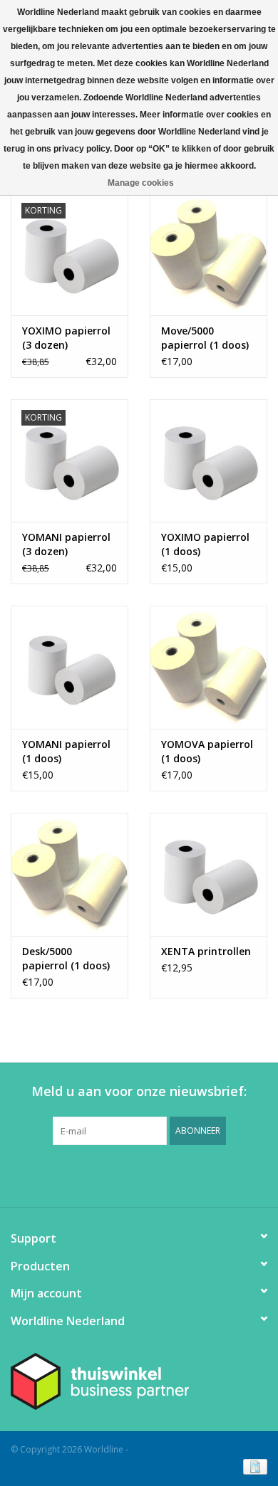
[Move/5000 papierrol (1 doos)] (208, 253)
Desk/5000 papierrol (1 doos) (66, 958)
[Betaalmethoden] (252, 1466)
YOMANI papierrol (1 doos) (66, 751)
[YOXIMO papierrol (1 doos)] (208, 460)
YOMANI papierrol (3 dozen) (66, 544)
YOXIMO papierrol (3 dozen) (66, 338)
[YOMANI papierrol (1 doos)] (69, 667)
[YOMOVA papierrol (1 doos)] (208, 667)
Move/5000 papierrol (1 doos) (205, 338)
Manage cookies (141, 183)
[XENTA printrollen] (208, 874)
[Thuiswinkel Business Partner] (139, 1381)
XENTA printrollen (206, 951)
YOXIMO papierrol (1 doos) (205, 544)
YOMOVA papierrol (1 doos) (207, 751)
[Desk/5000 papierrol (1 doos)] (69, 874)
